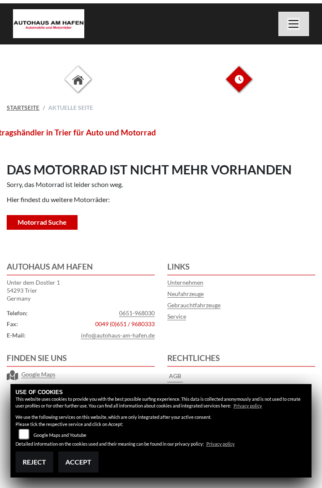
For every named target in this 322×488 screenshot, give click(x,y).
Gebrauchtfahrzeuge (194, 305)
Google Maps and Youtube (60, 435)
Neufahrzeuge (185, 293)
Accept (78, 462)
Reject (34, 462)
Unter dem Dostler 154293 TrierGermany (33, 290)
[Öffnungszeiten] (239, 86)
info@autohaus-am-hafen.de (118, 335)
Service (176, 316)
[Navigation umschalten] (293, 24)
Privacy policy (248, 405)
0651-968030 (137, 313)
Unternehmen (185, 282)
